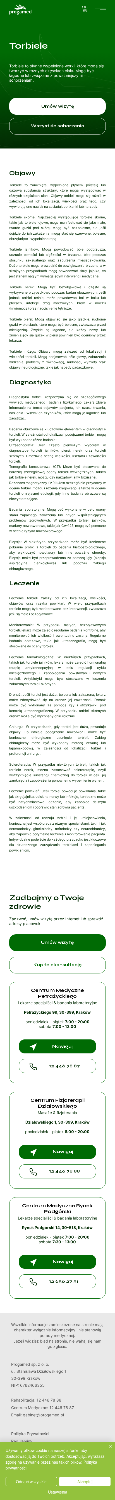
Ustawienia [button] (57, 1492)
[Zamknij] (107, 1449)
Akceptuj (84, 1481)
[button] (85, 9)
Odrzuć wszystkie (31, 1481)
